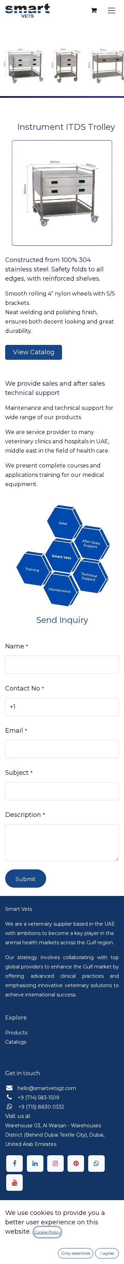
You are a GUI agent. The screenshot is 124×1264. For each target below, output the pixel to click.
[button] (25, 878)
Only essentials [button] (75, 1253)
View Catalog (33, 352)
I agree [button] (107, 1253)
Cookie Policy (47, 1232)
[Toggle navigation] (111, 10)
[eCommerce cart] (93, 10)
